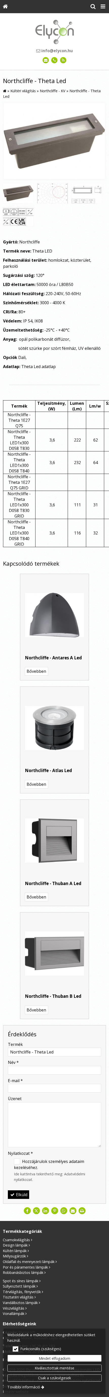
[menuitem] (5, 6)
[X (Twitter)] (36, 1211)
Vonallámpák (13, 1313)
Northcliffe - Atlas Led (48, 770)
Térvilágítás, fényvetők (22, 1291)
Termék (15, 1044)
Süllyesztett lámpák (19, 1286)
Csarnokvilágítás (16, 1239)
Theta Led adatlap (38, 366)
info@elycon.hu (56, 50)
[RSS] (63, 60)
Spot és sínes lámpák (20, 1280)
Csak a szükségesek (54, 1377)
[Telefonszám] (54, 60)
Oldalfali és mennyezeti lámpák (29, 1261)
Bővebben (36, 671)
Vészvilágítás (13, 1308)
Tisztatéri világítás (18, 1297)
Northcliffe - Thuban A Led (53, 883)
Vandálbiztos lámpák (20, 1302)
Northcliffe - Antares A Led (53, 658)
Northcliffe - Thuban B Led (53, 996)
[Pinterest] (54, 1211)
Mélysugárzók (14, 1256)
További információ (23, 1387)
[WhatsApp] (64, 1211)
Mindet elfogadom (54, 1358)
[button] (103, 6)
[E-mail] (45, 60)
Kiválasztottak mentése (54, 1368)
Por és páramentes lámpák (25, 1267)
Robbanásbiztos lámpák (23, 1272)
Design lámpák (15, 1245)
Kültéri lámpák (15, 1250)
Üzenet (15, 1098)
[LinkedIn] (45, 1211)
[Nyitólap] (5, 6)
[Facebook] (27, 1211)
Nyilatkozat (20, 1153)
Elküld (21, 1194)
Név (13, 1062)
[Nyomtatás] (82, 1211)
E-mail (15, 1080)
